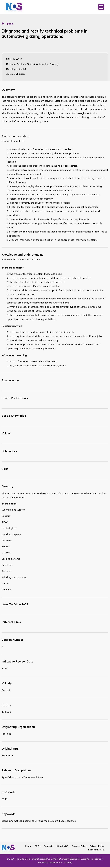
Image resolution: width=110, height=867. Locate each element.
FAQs (37, 846)
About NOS (62, 846)
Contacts (48, 846)
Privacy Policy (97, 846)
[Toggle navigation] (101, 7)
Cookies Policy (79, 846)
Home (28, 846)
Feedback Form (96, 849)
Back (9, 23)
